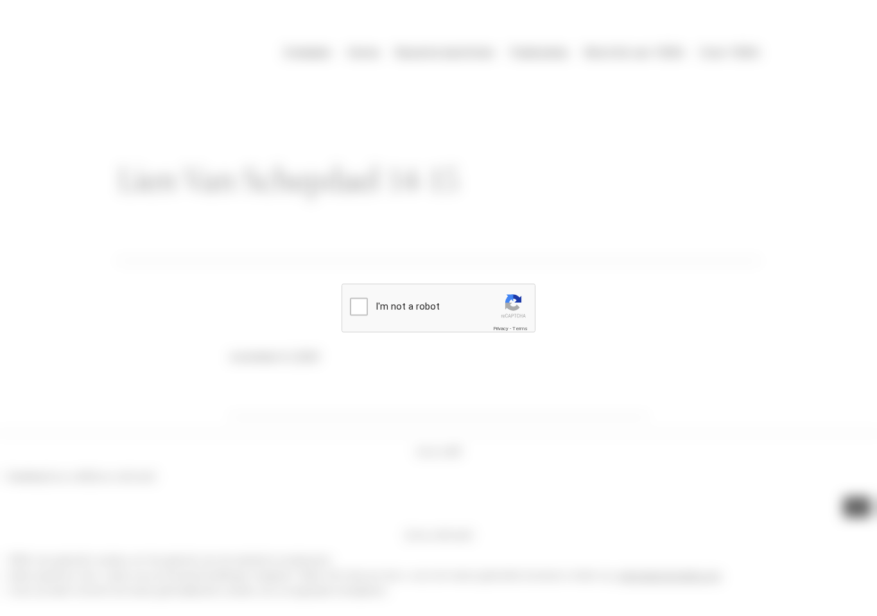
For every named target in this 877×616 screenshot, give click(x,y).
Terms (520, 328)
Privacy (500, 328)
